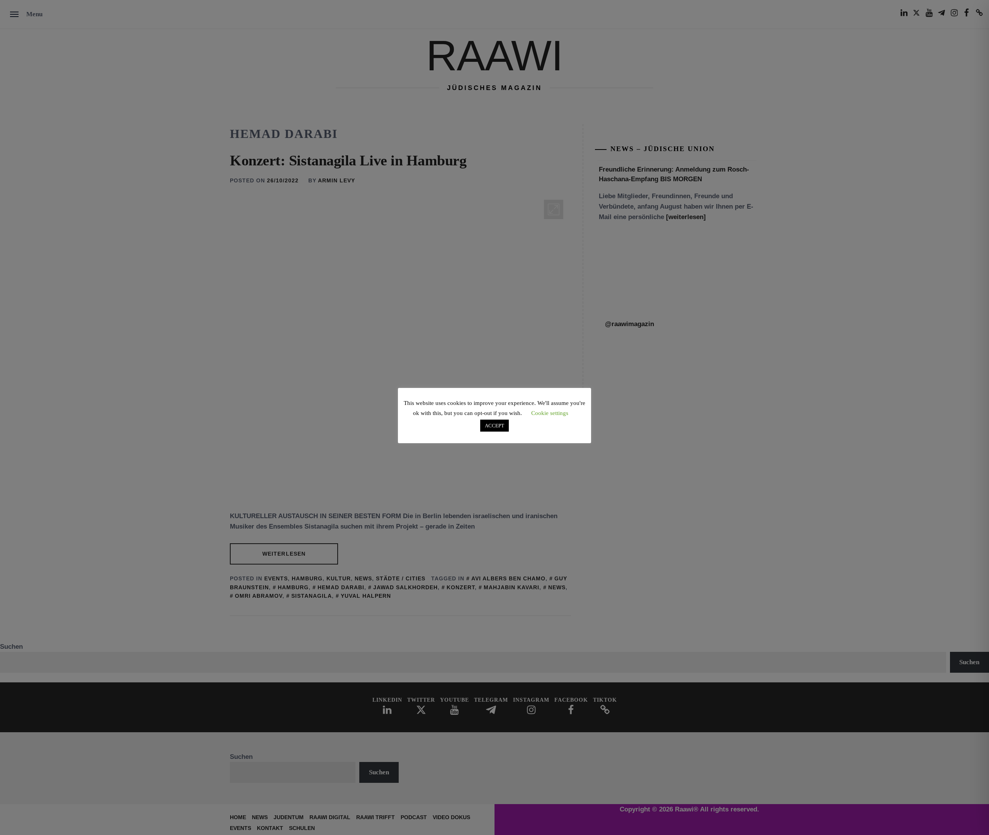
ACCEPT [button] (494, 426)
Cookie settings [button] (549, 413)
